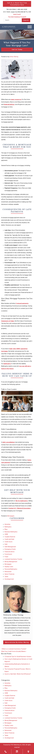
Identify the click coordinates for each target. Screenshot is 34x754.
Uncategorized (9, 579)
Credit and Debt (9, 539)
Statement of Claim (7, 321)
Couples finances (10, 537)
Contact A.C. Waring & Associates (19, 508)
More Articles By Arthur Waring (17, 642)
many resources (16, 99)
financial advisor (9, 104)
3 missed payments (22, 303)
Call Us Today (17, 49)
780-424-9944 (11, 9)
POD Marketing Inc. (16, 745)
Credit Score (8, 541)
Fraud (6, 556)
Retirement (8, 571)
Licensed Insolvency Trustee (13, 559)
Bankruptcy (8, 527)
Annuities (7, 524)
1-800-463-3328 (22, 9)
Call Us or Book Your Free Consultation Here (17, 4)
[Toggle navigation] (30, 27)
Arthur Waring (14, 56)
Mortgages (10, 516)
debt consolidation (8, 442)
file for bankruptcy (22, 501)
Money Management (11, 561)
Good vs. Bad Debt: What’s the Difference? (18, 674)
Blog (6, 529)
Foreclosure (8, 554)
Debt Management (10, 546)
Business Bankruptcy (11, 532)
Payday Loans (9, 566)
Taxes (6, 576)
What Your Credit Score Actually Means (13, 651)
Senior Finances (9, 574)
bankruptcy (7, 363)
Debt (6, 544)
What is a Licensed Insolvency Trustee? (14, 649)
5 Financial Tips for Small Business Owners (18, 656)
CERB (6, 534)
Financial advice (9, 551)
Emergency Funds (10, 549)
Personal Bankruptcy (11, 569)
